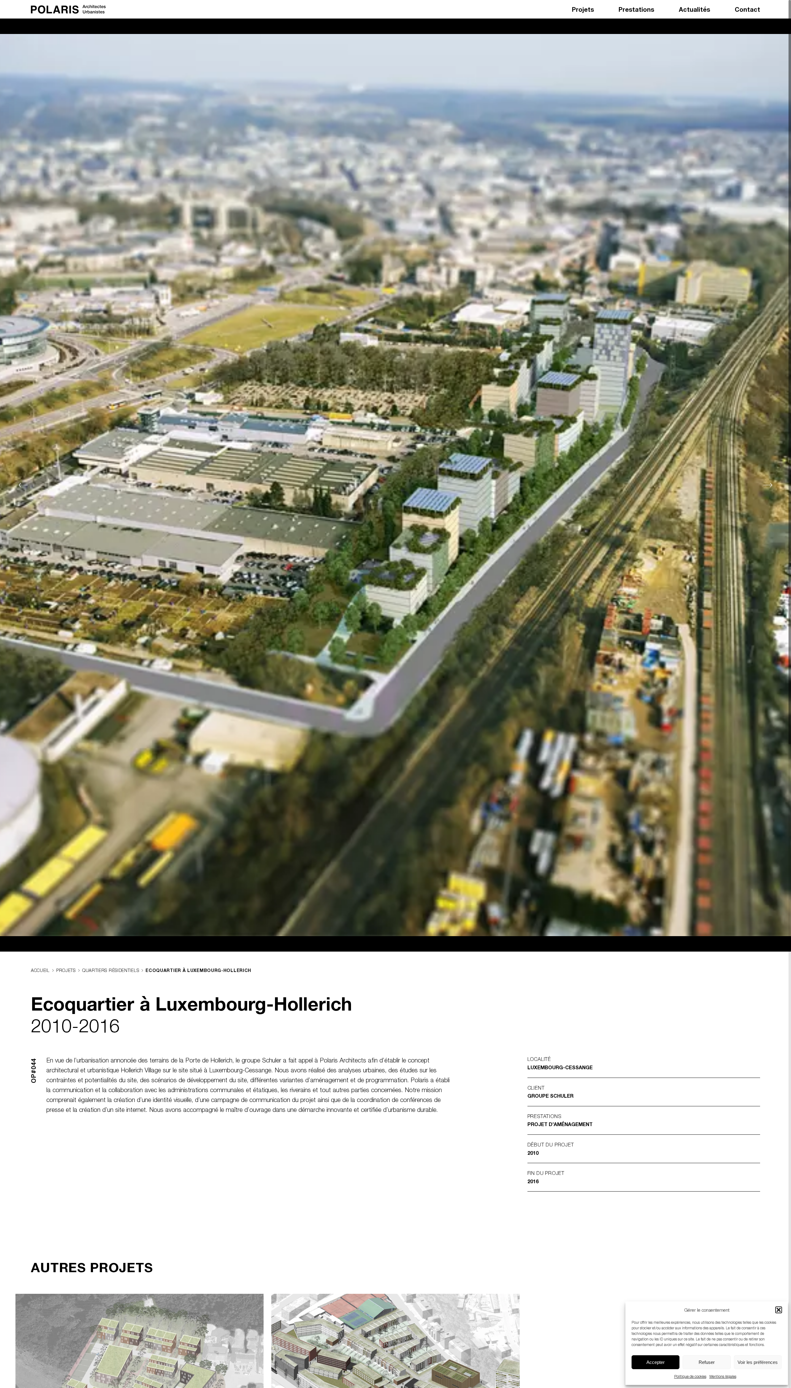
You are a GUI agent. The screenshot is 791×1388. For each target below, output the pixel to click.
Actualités (694, 9)
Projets (583, 9)
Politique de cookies (690, 1376)
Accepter (655, 1362)
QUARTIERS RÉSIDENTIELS (110, 970)
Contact (747, 9)
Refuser (707, 1362)
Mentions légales (722, 1376)
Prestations (636, 9)
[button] (779, 1310)
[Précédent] (20, 485)
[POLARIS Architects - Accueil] (68, 9)
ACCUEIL (40, 970)
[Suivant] (771, 485)
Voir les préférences (758, 1362)
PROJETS (66, 970)
